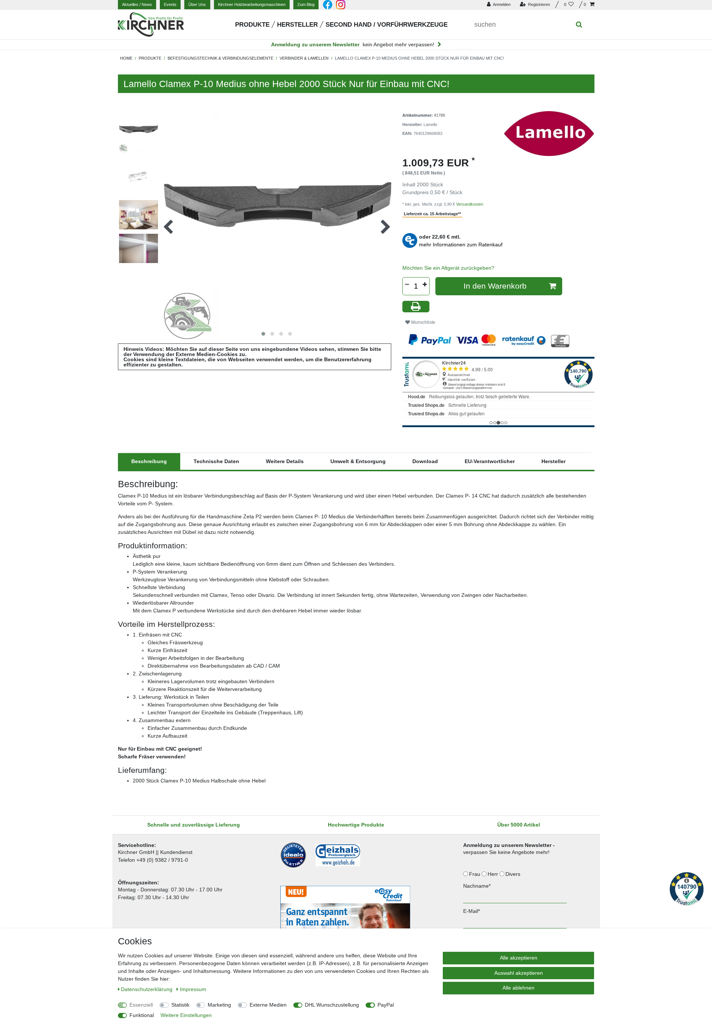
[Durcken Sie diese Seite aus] (416, 306)
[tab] (149, 461)
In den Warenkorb (495, 286)
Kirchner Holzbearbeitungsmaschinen (252, 4)
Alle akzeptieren (518, 958)
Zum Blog (305, 4)
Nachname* (477, 886)
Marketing (219, 1005)
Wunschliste (422, 322)
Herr (494, 874)
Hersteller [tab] (553, 461)
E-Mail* (471, 911)
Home (126, 58)
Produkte (252, 24)
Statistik (180, 1005)
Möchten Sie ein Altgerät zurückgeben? (448, 268)
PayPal (386, 1005)
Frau (475, 874)
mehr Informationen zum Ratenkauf (460, 244)
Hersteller (297, 24)
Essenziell (141, 1005)
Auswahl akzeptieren (518, 973)
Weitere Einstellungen (186, 1015)
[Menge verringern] (407, 284)
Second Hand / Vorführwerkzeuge (387, 24)
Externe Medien (268, 1005)
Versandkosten (469, 204)
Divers (513, 874)
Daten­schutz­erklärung (147, 989)
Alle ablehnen (518, 988)
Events (170, 4)
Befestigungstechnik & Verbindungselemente (220, 58)
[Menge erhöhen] (425, 284)
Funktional (141, 1015)
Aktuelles (137, 4)
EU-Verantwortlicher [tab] (490, 461)
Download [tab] (425, 461)
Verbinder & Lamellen (304, 58)
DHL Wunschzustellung (332, 1005)
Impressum (193, 989)
